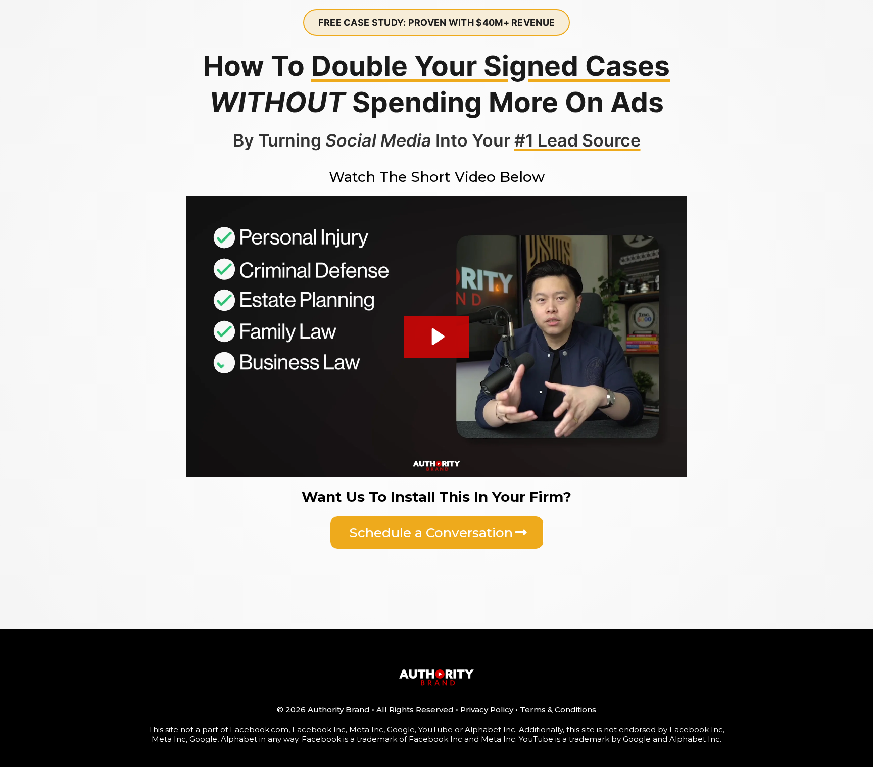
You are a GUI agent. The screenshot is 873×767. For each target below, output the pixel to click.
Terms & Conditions (558, 709)
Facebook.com (259, 729)
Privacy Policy (486, 709)
